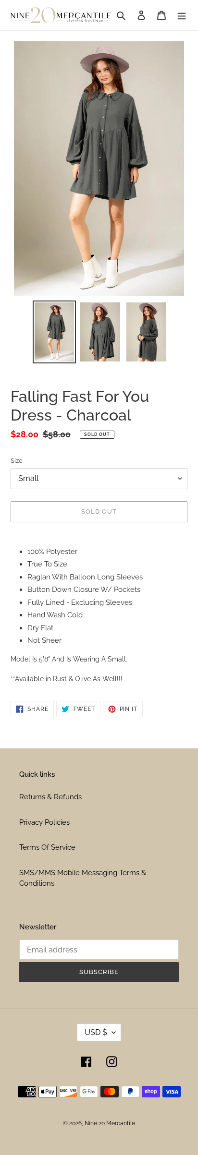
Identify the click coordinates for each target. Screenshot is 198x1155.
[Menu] (182, 15)
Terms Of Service (47, 847)
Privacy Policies (44, 822)
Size (17, 460)
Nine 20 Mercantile (110, 1123)
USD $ (96, 1032)
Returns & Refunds (50, 797)
